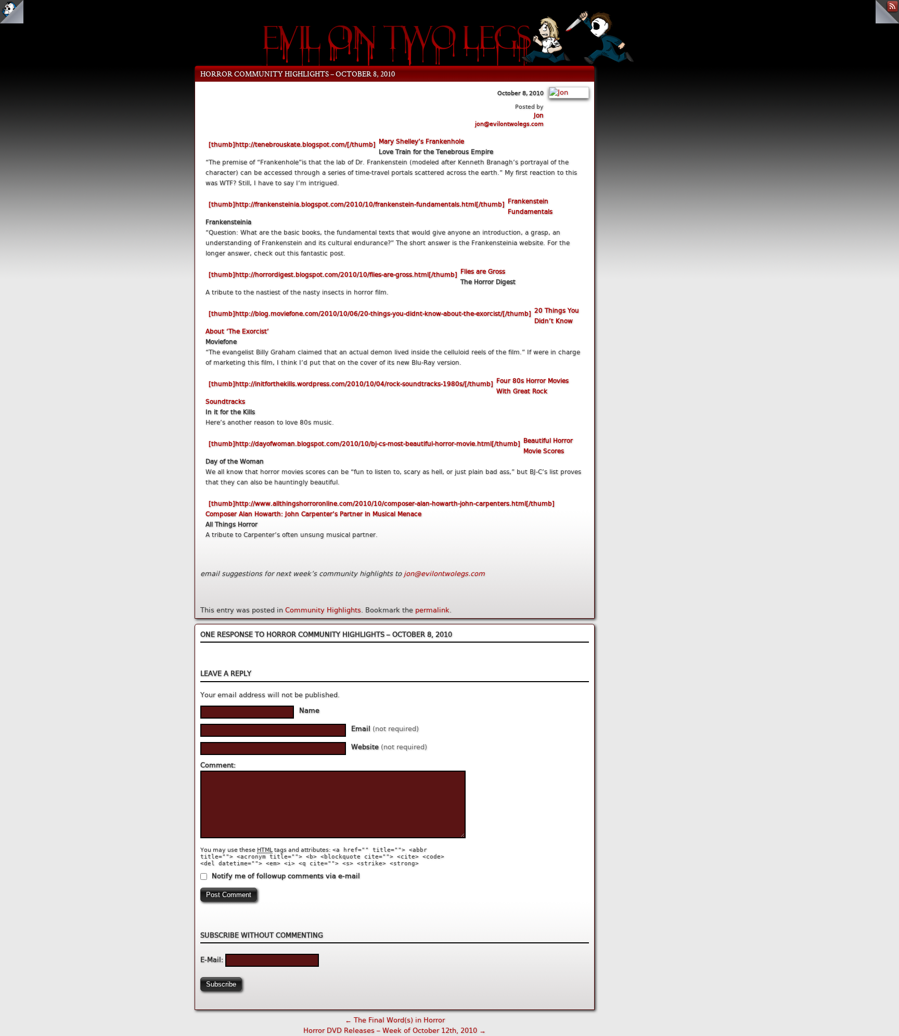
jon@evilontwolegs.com (509, 124)
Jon (539, 115)
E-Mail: (212, 960)
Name (309, 710)
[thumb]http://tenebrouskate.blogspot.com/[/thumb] (292, 144)
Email (385, 729)
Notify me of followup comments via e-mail (286, 876)
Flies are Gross (482, 271)
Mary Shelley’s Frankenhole (421, 141)
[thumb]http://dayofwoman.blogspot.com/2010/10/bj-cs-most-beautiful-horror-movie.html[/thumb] (364, 443)
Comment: (218, 765)
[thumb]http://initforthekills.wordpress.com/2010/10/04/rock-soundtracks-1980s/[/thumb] (351, 384)
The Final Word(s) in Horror (395, 1020)
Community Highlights (323, 610)
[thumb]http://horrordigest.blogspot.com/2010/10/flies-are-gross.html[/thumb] (333, 274)
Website (389, 747)
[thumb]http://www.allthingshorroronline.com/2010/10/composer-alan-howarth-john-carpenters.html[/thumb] (382, 503)
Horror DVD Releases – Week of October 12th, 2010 (394, 1030)
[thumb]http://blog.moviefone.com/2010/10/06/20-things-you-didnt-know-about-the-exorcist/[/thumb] (370, 313)
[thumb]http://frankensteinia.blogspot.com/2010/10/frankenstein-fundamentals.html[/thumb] (357, 204)
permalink (432, 610)
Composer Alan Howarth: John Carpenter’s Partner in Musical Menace (313, 514)
